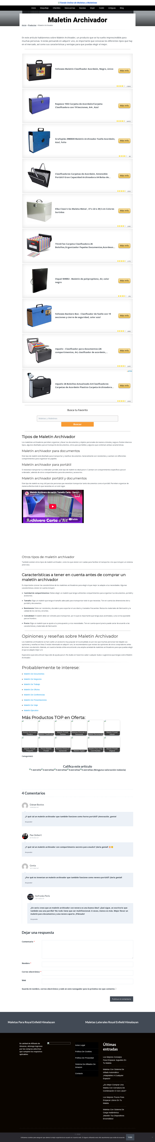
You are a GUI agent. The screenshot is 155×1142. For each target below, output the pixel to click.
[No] (152, 1137)
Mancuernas (70, 8)
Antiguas (112, 8)
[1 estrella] (35, 770)
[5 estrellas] (86, 770)
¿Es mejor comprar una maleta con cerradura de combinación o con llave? (114, 1088)
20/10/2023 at (34, 838)
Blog (122, 8)
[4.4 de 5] (125, 366)
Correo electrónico (31, 971)
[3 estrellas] (60, 770)
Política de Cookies (83, 1052)
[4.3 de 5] (124, 121)
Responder (28, 822)
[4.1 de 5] (125, 226)
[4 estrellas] (73, 770)
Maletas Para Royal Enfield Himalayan (31, 1022)
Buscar (77, 424)
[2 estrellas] (47, 770)
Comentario (28, 941)
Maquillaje (44, 8)
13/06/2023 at (34, 807)
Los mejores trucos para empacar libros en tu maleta (113, 1100)
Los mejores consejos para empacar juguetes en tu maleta (114, 1060)
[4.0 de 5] (126, 156)
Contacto (79, 1073)
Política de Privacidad (84, 1058)
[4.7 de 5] (125, 261)
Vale (130, 1137)
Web (24, 980)
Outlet (101, 8)
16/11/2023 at (34, 868)
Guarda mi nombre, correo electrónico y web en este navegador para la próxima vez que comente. (68, 989)
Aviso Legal (80, 1045)
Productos (32, 25)
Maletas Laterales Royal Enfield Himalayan (111, 1022)
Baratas (82, 8)
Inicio (33, 8)
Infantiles (56, 8)
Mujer (92, 8)
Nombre (26, 963)
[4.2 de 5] (124, 86)
